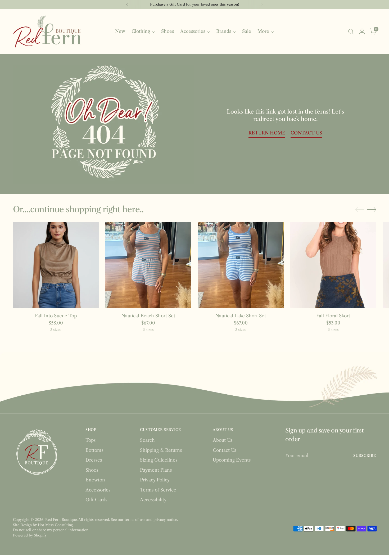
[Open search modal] (351, 31)
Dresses (93, 460)
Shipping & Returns (161, 450)
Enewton (95, 479)
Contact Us (224, 450)
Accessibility (153, 499)
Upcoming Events (232, 460)
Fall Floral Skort (333, 315)
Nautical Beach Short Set (148, 315)
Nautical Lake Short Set (240, 315)
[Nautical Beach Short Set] (148, 265)
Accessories (97, 490)
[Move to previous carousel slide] (359, 209)
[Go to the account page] (362, 31)
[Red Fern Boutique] (47, 31)
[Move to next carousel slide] (371, 209)
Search (147, 440)
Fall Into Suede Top (56, 315)
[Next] (262, 4)
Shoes (91, 470)
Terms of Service (158, 490)
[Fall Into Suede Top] (56, 265)
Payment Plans (156, 470)
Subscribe (364, 455)
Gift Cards (96, 499)
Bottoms (94, 450)
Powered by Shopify (30, 535)
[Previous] (127, 4)
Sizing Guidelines (158, 460)
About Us (222, 440)
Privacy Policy (155, 479)
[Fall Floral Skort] (333, 265)
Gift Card (177, 4)
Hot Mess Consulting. (56, 525)
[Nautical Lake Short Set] (241, 265)
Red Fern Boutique (61, 519)
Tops (90, 440)
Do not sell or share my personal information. (51, 530)
